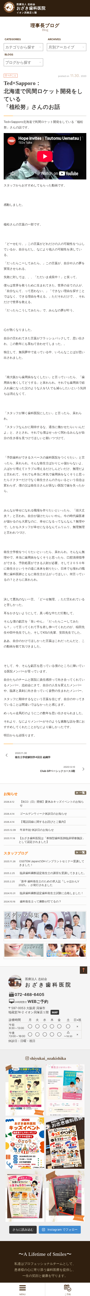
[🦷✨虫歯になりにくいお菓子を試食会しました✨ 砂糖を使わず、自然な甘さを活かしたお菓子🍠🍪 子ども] (25, 1196)
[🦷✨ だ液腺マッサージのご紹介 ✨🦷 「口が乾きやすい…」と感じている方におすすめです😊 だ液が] (25, 1090)
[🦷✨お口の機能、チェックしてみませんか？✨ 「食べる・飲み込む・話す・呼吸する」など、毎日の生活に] (65, 1196)
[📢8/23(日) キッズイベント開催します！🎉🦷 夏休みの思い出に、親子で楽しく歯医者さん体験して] (65, 1143)
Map (55, 1012)
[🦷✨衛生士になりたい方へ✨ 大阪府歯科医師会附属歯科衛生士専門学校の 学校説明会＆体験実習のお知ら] (65, 1090)
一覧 (82, 792)
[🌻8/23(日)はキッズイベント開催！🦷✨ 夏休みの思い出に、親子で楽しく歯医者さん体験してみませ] (25, 1143)
